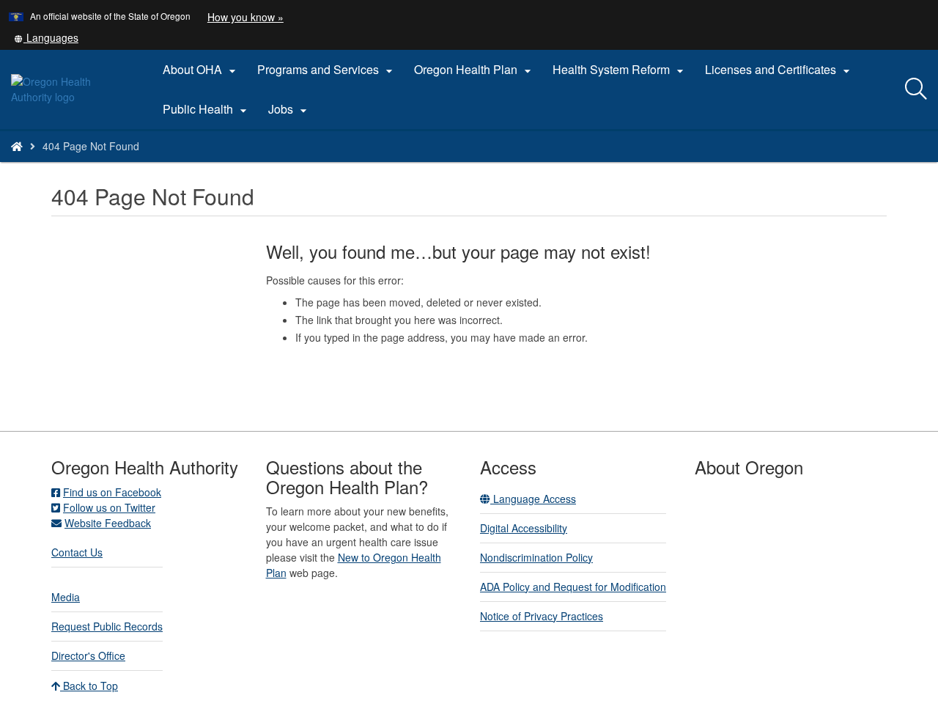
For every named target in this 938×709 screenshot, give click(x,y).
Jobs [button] (289, 109)
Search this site (153, 164)
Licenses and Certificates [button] (779, 69)
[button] (46, 37)
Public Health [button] (207, 109)
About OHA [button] (201, 69)
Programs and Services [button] (326, 69)
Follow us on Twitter (109, 507)
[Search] (916, 89)
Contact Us (77, 552)
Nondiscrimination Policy (536, 557)
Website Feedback (107, 522)
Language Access (533, 498)
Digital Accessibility (523, 528)
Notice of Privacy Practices (541, 616)
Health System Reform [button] (620, 69)
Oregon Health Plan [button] (474, 69)
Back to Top (89, 685)
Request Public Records (107, 626)
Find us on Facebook (112, 492)
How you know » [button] (245, 17)
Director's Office (88, 655)
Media (65, 596)
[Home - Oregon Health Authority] (17, 146)
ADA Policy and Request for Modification (573, 586)
